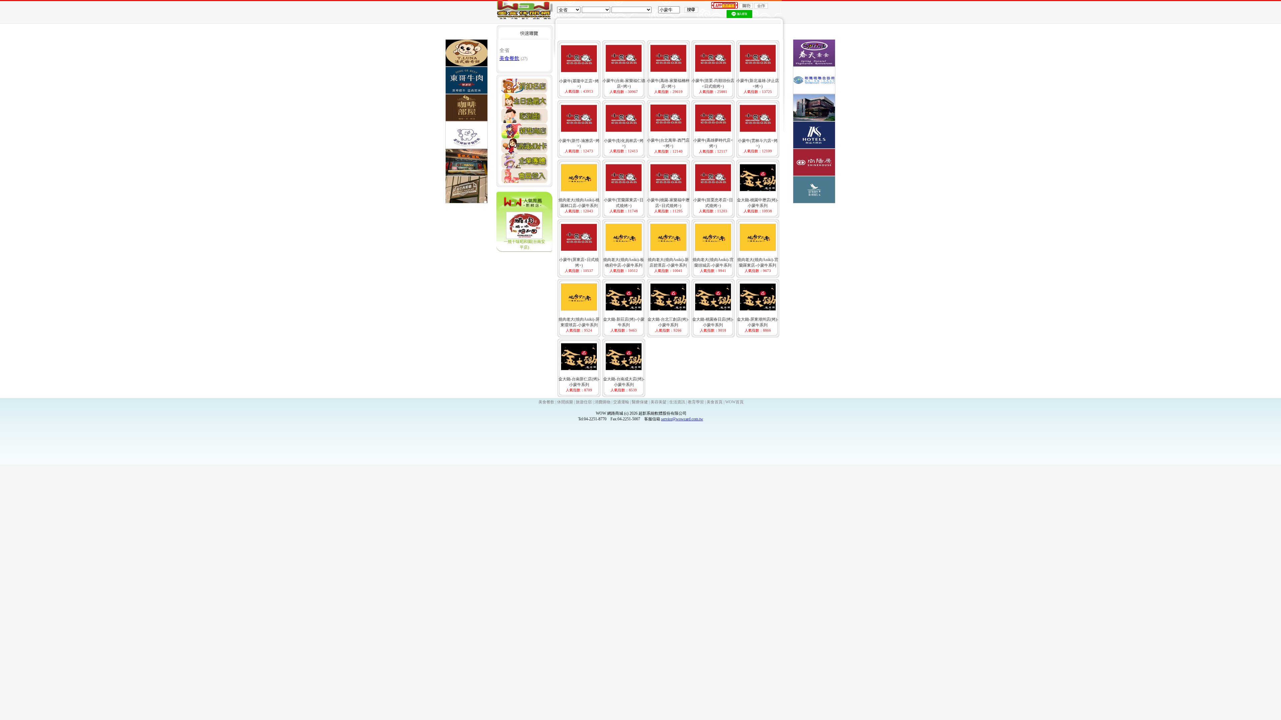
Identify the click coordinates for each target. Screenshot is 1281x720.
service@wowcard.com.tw (682, 419)
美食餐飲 (509, 58)
